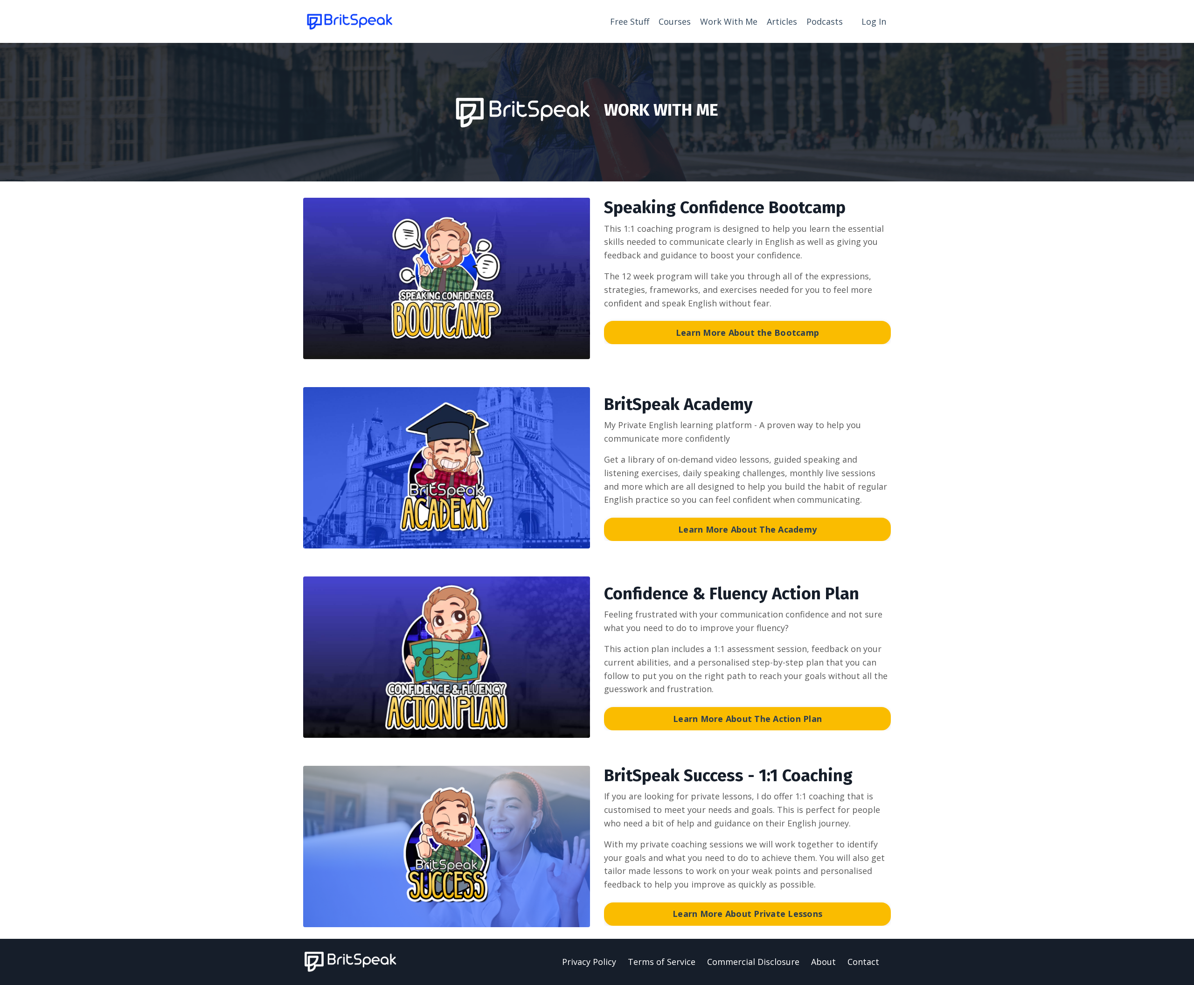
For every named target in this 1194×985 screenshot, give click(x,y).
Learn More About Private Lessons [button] (747, 913)
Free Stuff (629, 21)
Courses (675, 21)
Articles (782, 21)
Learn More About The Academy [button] (747, 529)
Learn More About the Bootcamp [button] (747, 332)
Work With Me (728, 21)
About (823, 961)
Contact (863, 961)
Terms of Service (661, 961)
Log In (873, 21)
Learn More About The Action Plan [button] (747, 718)
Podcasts (824, 21)
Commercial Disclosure (753, 961)
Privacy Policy (589, 961)
